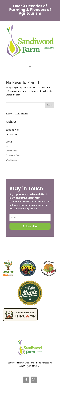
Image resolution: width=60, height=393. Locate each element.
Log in (8, 146)
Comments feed (13, 155)
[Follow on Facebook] (26, 380)
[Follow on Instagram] (34, 380)
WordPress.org (12, 160)
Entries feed (11, 150)
